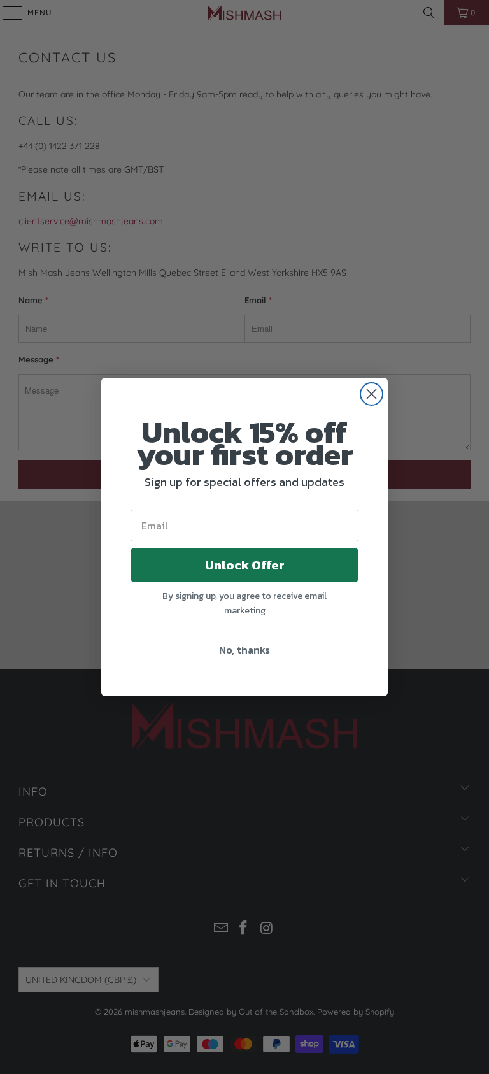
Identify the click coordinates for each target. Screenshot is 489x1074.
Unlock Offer (245, 565)
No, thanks (244, 649)
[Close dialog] (371, 394)
